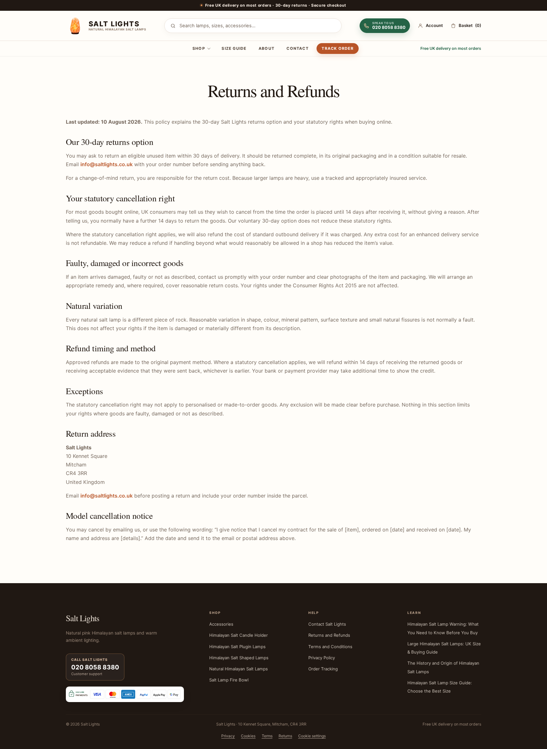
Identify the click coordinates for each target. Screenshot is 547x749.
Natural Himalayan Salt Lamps (238, 668)
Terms (267, 735)
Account (434, 25)
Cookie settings (312, 735)
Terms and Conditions (330, 646)
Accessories (221, 624)
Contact (297, 48)
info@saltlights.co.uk (106, 164)
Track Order (337, 48)
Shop (198, 48)
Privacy (228, 735)
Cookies (248, 735)
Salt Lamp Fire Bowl (228, 679)
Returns (285, 735)
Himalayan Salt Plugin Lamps (237, 646)
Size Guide (234, 48)
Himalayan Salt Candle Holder (238, 635)
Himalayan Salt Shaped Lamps (238, 657)
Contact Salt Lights (327, 624)
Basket (470, 25)
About (266, 48)
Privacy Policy (321, 657)
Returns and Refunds (329, 635)
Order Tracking (323, 668)
